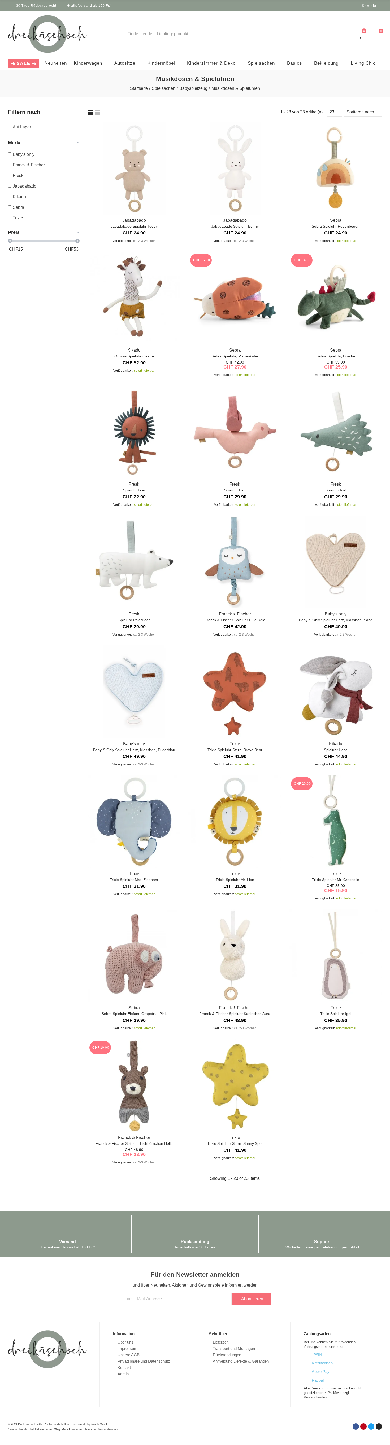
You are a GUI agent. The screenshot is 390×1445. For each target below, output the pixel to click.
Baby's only (335, 614)
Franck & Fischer (235, 614)
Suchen (293, 34)
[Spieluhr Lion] (134, 432)
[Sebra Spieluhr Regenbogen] (335, 168)
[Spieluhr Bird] (234, 432)
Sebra (335, 220)
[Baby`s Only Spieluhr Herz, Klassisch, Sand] (335, 562)
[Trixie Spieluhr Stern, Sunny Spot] (234, 1085)
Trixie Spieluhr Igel (335, 1014)
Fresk (134, 484)
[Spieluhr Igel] (335, 432)
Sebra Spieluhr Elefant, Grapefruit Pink (134, 1014)
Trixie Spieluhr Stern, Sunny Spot (235, 1143)
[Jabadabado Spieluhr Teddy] (134, 168)
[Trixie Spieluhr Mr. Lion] (234, 821)
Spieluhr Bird (235, 490)
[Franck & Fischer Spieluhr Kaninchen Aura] (234, 955)
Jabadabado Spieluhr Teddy (134, 226)
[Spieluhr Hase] (335, 691)
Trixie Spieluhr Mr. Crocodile (335, 879)
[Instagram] (354, 5)
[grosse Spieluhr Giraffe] (134, 298)
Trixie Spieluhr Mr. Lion (235, 879)
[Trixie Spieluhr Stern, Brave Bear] (234, 691)
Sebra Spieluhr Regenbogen (335, 226)
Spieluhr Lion (134, 490)
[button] (369, 5)
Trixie (235, 744)
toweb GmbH (99, 1424)
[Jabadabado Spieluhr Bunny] (234, 168)
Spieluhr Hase (336, 750)
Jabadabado (134, 220)
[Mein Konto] (350, 34)
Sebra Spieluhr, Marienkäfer (234, 356)
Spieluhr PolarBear (134, 620)
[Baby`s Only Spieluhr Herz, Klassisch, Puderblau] (134, 691)
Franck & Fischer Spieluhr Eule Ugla (235, 620)
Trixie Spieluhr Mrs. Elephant (134, 879)
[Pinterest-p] (340, 5)
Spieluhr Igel (335, 490)
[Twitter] (347, 5)
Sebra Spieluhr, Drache (335, 356)
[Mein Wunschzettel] (361, 34)
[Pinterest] (363, 1426)
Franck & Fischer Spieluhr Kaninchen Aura (234, 1014)
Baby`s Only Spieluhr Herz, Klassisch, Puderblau (134, 750)
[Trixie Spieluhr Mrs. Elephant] (134, 821)
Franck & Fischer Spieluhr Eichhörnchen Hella (134, 1143)
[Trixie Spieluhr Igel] (335, 955)
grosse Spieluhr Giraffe (134, 356)
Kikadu (134, 350)
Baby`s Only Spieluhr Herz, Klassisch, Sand (335, 620)
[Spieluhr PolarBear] (134, 562)
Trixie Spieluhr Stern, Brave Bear (234, 750)
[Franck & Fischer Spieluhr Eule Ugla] (234, 562)
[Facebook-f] (333, 5)
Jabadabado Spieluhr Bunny (235, 226)
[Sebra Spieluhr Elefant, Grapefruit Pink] (134, 955)
